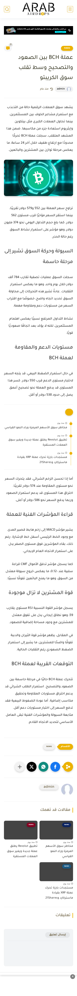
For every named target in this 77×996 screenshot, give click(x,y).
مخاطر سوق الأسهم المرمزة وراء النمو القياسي (36, 427)
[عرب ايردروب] (38, 9)
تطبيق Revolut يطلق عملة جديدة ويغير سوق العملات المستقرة (37, 443)
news (67, 48)
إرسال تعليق (57, 934)
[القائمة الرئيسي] (70, 9)
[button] (55, 767)
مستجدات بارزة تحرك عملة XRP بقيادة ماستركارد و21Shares (42, 460)
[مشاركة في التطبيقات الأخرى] (20, 767)
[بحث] (7, 9)
